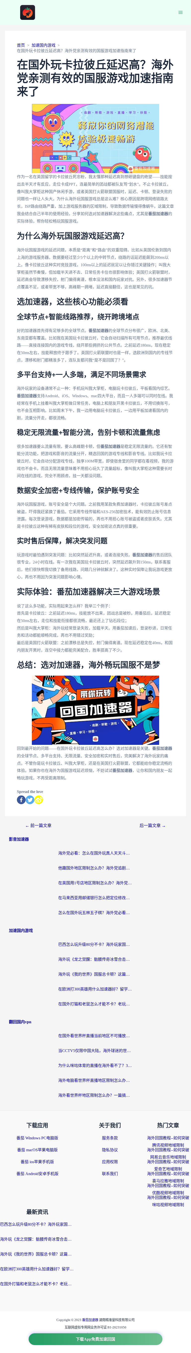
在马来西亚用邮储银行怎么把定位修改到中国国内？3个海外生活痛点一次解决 (95, 898)
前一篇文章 (38, 826)
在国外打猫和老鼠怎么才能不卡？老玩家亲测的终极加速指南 (95, 1004)
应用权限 (110, 1162)
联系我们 (110, 1174)
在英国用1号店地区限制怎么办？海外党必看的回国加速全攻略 (95, 883)
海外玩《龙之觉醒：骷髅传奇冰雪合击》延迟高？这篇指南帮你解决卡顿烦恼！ (95, 959)
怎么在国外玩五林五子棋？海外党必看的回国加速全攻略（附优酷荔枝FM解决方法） (95, 913)
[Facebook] (21, 799)
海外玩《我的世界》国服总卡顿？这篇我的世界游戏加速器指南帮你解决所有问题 (95, 974)
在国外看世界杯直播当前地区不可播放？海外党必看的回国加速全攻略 (95, 1036)
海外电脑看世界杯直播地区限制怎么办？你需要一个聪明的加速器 (95, 1080)
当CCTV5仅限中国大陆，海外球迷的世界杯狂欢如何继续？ (95, 1051)
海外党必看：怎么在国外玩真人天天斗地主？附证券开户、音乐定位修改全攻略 (95, 853)
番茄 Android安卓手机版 (37, 1174)
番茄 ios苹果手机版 (37, 1162)
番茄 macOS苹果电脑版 (37, 1150)
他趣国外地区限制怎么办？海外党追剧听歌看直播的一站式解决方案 (95, 868)
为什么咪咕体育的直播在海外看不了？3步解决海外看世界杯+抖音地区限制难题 (95, 1065)
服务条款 (110, 1138)
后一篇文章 (153, 826)
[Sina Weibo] (38, 799)
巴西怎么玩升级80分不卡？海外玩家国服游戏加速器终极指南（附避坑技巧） (95, 944)
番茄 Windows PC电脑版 (37, 1138)
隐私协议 (110, 1150)
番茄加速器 (90, 1320)
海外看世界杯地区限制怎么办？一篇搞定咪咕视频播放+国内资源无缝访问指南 (95, 1095)
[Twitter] (30, 799)
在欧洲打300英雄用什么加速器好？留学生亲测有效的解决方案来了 (95, 989)
